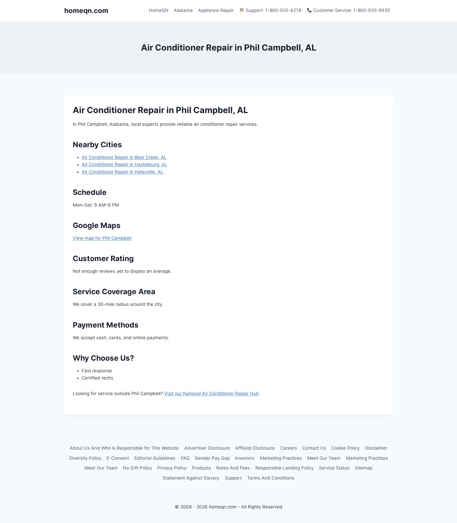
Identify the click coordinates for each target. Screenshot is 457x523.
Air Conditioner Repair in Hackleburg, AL (124, 164)
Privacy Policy (171, 468)
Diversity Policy (85, 458)
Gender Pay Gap (212, 458)
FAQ (185, 458)
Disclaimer (376, 448)
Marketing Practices (281, 458)
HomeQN (158, 10)
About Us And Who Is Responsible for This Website (124, 448)
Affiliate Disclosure (255, 448)
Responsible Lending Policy (284, 468)
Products (201, 468)
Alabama (183, 10)
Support (233, 478)
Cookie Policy (345, 448)
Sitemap (363, 468)
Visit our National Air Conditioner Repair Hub (211, 393)
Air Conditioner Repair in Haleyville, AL (122, 172)
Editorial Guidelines (154, 458)
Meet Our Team (323, 458)
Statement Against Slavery (191, 478)
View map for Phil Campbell (102, 238)
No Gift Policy (137, 468)
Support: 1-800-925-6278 (272, 10)
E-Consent (118, 458)
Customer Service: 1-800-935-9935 (351, 10)
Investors (244, 458)
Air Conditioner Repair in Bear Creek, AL (124, 157)
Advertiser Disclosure (207, 448)
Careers (288, 448)
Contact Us (314, 448)
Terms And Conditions (270, 478)
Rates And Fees (233, 468)
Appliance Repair (216, 10)
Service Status (334, 468)
